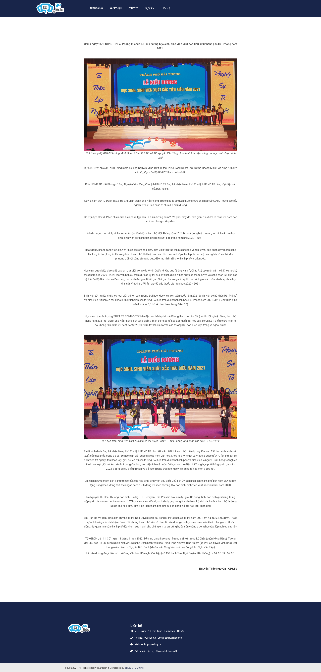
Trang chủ (96, 8)
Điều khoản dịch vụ (144, 651)
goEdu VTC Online (134, 667)
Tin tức (133, 8)
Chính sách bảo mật (166, 651)
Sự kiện (149, 8)
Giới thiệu (116, 8)
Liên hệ (166, 8)
